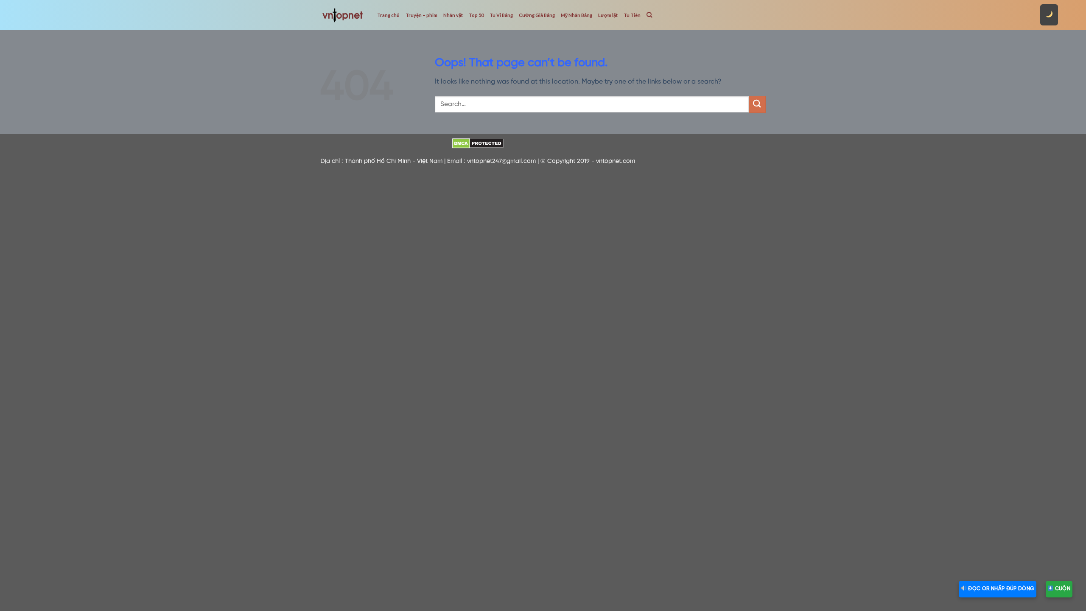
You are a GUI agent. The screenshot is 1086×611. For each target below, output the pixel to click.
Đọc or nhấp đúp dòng (1000, 588)
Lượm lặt (608, 15)
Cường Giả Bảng (537, 15)
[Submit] (757, 104)
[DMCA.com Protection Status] (477, 143)
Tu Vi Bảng (501, 15)
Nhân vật (453, 15)
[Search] (649, 14)
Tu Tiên (632, 15)
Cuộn (1061, 588)
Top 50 (476, 15)
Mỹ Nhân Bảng (576, 15)
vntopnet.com (615, 161)
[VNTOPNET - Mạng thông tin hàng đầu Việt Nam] (342, 14)
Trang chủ (388, 15)
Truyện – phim (421, 15)
